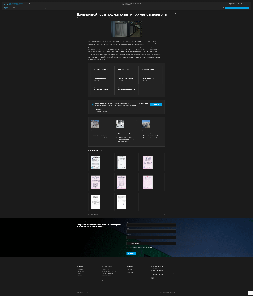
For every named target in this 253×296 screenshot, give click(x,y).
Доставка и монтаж (81, 277)
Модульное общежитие (99, 133)
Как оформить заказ (82, 278)
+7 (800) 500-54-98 (234, 4)
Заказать (156, 104)
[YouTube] (152, 278)
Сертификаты (80, 271)
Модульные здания (107, 266)
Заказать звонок (245, 3)
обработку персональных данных (144, 247)
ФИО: (128, 222)
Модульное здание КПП (150, 133)
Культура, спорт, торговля (108, 273)
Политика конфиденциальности (168, 292)
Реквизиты (79, 273)
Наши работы (130, 266)
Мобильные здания (106, 275)
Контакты (129, 269)
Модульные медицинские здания (110, 271)
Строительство (105, 269)
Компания (80, 266)
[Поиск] (223, 8)
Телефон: (128, 234)
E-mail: (128, 228)
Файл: (127, 240)
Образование (105, 277)
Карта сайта (129, 272)
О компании (80, 269)
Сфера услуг (105, 278)
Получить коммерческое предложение (237, 8)
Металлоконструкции (107, 280)
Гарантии (79, 275)
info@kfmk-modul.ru (158, 270)
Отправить (131, 253)
